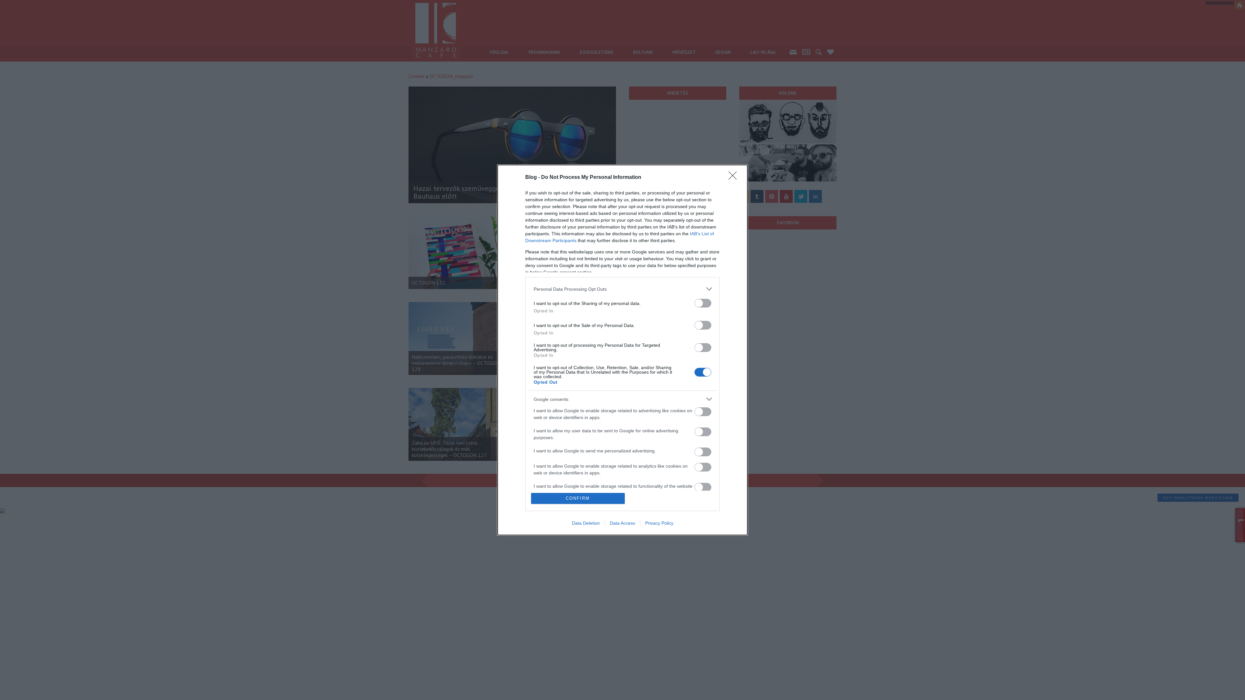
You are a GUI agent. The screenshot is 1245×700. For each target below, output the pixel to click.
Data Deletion (586, 523)
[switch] (702, 303)
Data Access (622, 523)
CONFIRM (578, 498)
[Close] (735, 177)
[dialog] (622, 350)
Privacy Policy (659, 523)
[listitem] (622, 289)
